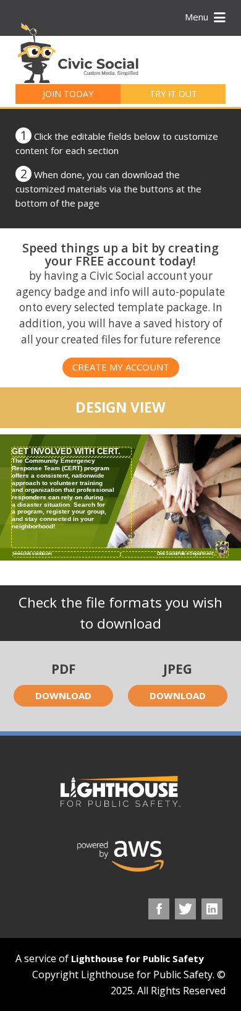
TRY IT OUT (173, 94)
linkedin (211, 908)
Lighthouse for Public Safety (137, 958)
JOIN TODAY (68, 94)
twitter (185, 908)
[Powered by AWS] (120, 856)
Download (63, 695)
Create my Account (120, 367)
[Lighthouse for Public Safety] (120, 791)
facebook (158, 908)
